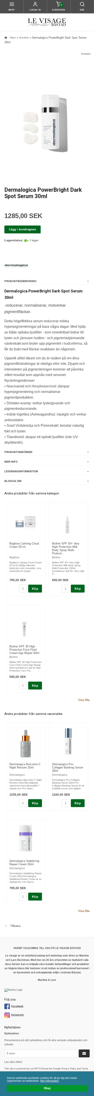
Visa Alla (84, 700)
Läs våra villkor (13, 1062)
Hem (13, 37)
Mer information (49, 1080)
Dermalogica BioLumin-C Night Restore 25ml (25, 766)
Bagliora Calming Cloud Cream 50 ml (24, 545)
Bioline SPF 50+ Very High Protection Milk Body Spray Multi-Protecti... (65, 548)
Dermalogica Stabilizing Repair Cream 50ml (24, 862)
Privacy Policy (68, 1068)
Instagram (17, 1014)
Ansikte (24, 37)
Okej (47, 1088)
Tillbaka (14, 926)
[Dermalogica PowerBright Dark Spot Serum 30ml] (86, 54)
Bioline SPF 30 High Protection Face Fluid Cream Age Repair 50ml (24, 650)
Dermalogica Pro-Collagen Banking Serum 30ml (67, 767)
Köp (35, 588)
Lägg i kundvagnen (22, 229)
